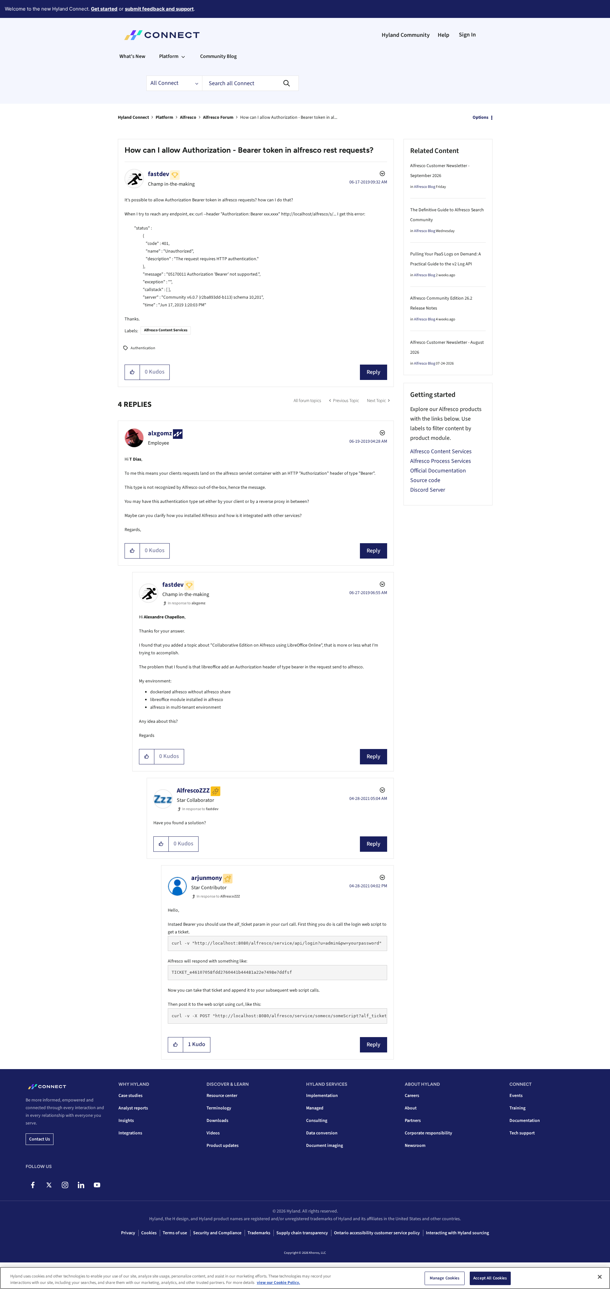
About (411, 1108)
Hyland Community (406, 35)
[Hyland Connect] (161, 35)
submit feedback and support (159, 9)
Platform (164, 117)
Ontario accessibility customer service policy (377, 1233)
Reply (373, 372)
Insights (126, 1120)
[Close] (600, 1277)
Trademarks (259, 1233)
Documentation (524, 1120)
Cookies (149, 1233)
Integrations (130, 1133)
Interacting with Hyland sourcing (457, 1233)
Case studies (130, 1095)
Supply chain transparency (302, 1233)
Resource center (222, 1095)
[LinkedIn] (81, 1185)
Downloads (217, 1120)
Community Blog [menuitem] (218, 56)
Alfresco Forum (218, 117)
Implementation (322, 1095)
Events (516, 1095)
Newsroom (415, 1145)
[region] (305, 1278)
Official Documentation (438, 471)
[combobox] (250, 83)
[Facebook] (33, 1185)
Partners (413, 1120)
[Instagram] (65, 1185)
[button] (132, 372)
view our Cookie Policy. (278, 1282)
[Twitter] (49, 1185)
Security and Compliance (217, 1233)
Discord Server (427, 490)
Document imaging (324, 1145)
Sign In (467, 35)
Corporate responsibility (428, 1133)
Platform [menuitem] (168, 56)
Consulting (316, 1120)
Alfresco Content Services (165, 330)
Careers (412, 1095)
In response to (187, 603)
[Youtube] (97, 1185)
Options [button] (480, 117)
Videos (213, 1133)
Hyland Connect (133, 117)
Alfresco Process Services (440, 461)
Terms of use (175, 1233)
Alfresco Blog (424, 186)
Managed (314, 1108)
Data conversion (322, 1133)
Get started (104, 9)
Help (443, 35)
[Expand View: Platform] (183, 56)
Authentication (143, 348)
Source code (425, 480)
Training (517, 1108)
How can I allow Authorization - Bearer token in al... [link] (288, 117)
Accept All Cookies (490, 1278)
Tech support (522, 1133)
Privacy (128, 1233)
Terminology (219, 1108)
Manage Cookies (445, 1278)
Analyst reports (133, 1108)
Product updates (223, 1145)
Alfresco (188, 117)
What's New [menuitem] (132, 56)
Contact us (39, 1139)
